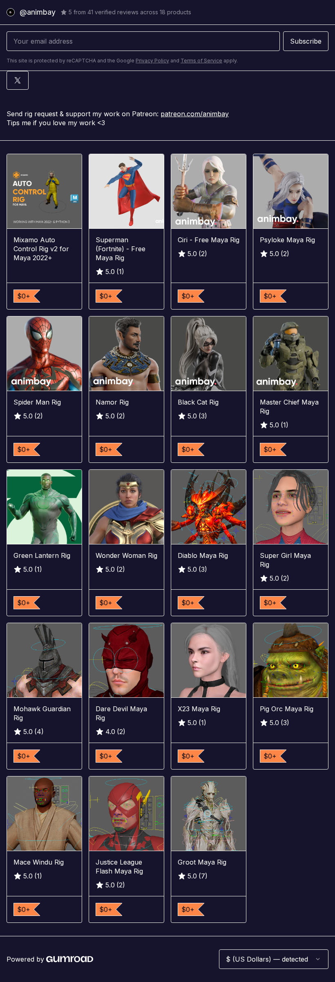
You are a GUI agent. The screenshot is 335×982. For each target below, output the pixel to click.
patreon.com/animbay (195, 114)
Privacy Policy (152, 61)
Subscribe (306, 41)
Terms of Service (201, 61)
